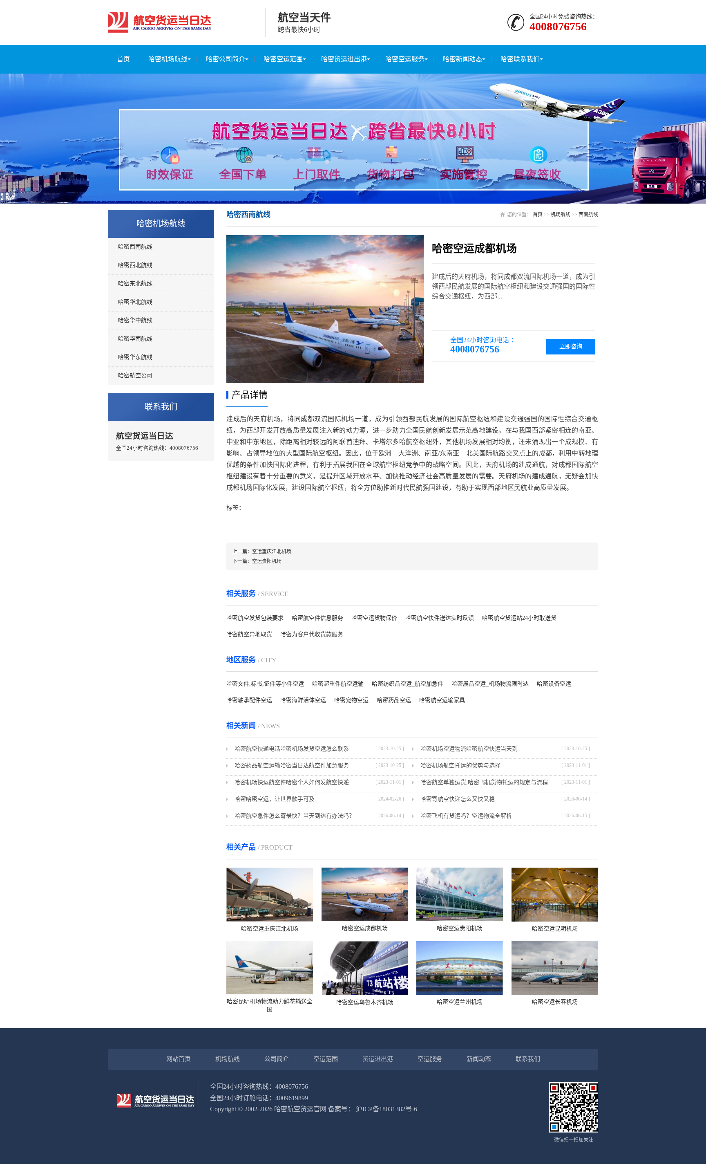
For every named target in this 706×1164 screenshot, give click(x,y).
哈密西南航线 (135, 247)
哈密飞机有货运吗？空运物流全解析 (466, 816)
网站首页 (178, 1059)
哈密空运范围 (283, 59)
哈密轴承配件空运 (249, 700)
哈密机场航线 (168, 59)
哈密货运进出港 (344, 59)
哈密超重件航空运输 (338, 684)
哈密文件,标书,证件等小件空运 (265, 684)
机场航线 (560, 215)
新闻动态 (479, 1059)
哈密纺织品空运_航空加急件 (407, 684)
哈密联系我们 (520, 59)
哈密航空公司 (135, 375)
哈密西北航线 (135, 265)
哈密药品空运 (394, 700)
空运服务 (430, 1059)
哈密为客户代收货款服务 (311, 634)
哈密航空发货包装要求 (255, 618)
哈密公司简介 (225, 59)
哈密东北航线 (135, 283)
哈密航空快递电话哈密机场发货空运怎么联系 (292, 749)
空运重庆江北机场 (271, 551)
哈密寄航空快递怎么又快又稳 (457, 799)
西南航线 (588, 215)
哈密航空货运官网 (300, 1109)
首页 (123, 59)
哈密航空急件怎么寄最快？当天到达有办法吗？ (295, 816)
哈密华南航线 (135, 339)
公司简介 (276, 1059)
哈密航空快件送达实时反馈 (439, 618)
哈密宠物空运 (351, 700)
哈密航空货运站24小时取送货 (519, 618)
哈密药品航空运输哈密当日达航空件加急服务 (292, 766)
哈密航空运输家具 (442, 700)
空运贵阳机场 (267, 561)
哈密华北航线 (135, 302)
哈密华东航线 (135, 357)
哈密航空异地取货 (249, 634)
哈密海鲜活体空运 (303, 700)
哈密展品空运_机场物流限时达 (490, 684)
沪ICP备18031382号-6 (386, 1109)
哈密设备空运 (554, 684)
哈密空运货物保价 (374, 618)
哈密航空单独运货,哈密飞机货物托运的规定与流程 (484, 782)
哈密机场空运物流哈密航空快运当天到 (469, 749)
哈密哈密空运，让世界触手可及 (275, 799)
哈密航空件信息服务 (317, 618)
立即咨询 (570, 346)
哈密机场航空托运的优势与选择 (460, 766)
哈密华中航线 (135, 320)
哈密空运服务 (404, 59)
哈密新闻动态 (462, 59)
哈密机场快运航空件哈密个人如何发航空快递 (292, 782)
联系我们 (528, 1059)
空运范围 (325, 1059)
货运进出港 (377, 1059)
